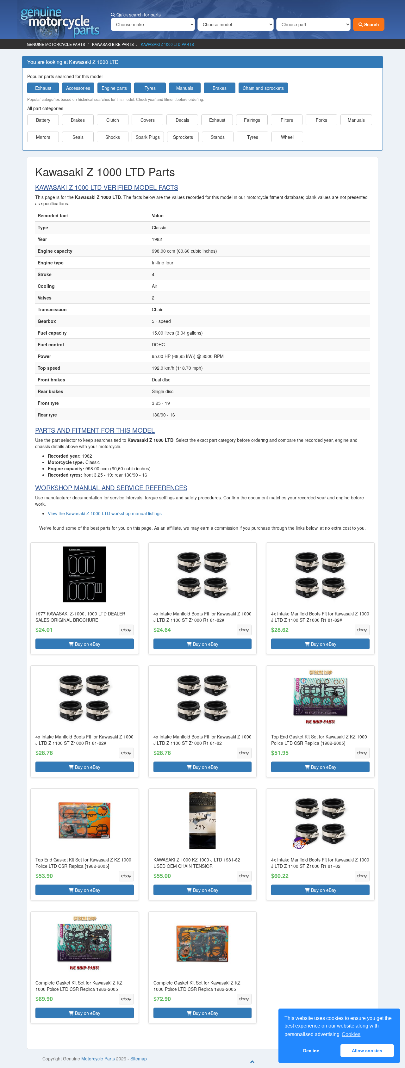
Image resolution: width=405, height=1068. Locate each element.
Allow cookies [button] (367, 1050)
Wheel (287, 137)
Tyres (150, 88)
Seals (78, 137)
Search (371, 24)
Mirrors (43, 137)
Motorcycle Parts (98, 1058)
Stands (218, 137)
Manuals (184, 88)
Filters (287, 120)
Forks (321, 120)
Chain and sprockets (263, 88)
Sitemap (138, 1058)
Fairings (252, 120)
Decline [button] (311, 1050)
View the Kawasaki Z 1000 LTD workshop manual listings (105, 513)
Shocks (112, 137)
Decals (182, 120)
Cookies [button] (351, 1034)
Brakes (220, 88)
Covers (147, 120)
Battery (43, 120)
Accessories (78, 88)
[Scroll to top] (252, 1061)
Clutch (112, 120)
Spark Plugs (148, 137)
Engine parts (114, 88)
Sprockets (183, 137)
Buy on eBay (87, 644)
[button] (85, 598)
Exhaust (43, 88)
